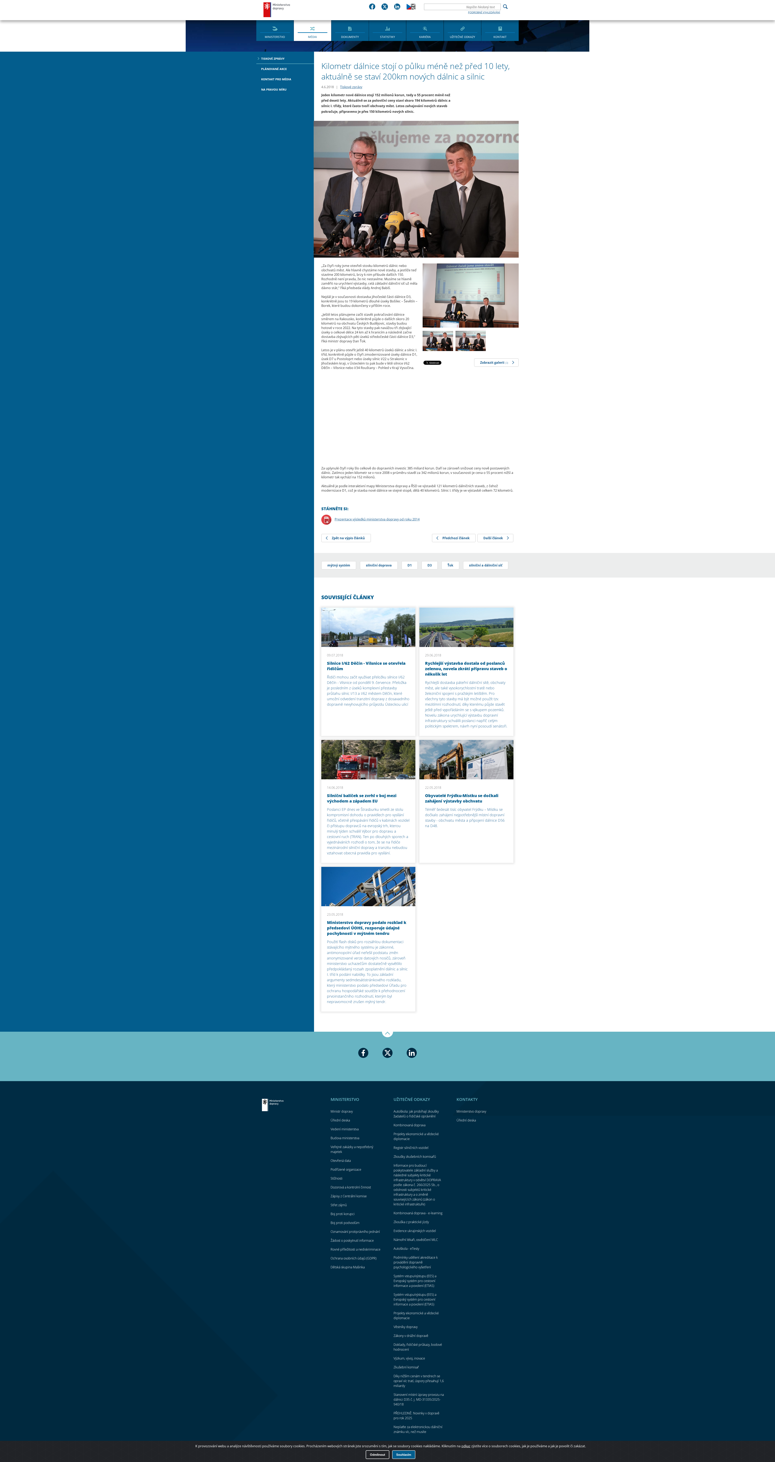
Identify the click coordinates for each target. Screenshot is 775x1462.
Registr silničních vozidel (411, 1147)
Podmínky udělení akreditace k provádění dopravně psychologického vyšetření (416, 1262)
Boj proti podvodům (345, 1223)
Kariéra (425, 37)
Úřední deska (340, 1120)
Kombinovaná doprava (409, 1125)
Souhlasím (403, 1454)
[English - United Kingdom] (411, 8)
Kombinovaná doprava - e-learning (418, 1213)
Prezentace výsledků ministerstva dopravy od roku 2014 (377, 519)
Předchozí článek (456, 538)
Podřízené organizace (346, 1169)
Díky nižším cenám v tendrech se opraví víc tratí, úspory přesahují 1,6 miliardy (419, 1381)
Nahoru (387, 1034)
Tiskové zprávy (273, 59)
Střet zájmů (339, 1205)
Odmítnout (377, 1454)
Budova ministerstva (345, 1138)
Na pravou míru (274, 89)
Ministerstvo (275, 37)
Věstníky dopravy (406, 1327)
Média (312, 37)
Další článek (493, 538)
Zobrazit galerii (494, 362)
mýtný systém (338, 565)
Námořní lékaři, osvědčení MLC (416, 1239)
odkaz (465, 1446)
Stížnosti (336, 1178)
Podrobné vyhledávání (484, 12)
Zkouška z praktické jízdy (411, 1222)
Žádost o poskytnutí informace (352, 1240)
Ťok (450, 565)
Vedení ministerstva (345, 1129)
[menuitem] (275, 30)
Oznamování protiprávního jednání (355, 1231)
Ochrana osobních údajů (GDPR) (353, 1258)
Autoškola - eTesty (406, 1248)
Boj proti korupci (343, 1214)
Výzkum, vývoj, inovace (409, 1358)
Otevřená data (341, 1160)
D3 (429, 565)
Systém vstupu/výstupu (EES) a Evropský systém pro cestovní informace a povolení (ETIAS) (415, 1281)
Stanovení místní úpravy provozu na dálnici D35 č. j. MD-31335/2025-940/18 (419, 1399)
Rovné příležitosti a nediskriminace (355, 1249)
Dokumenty (350, 37)
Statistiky (387, 37)
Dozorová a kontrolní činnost (351, 1187)
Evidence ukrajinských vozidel (415, 1231)
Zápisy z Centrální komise (349, 1196)
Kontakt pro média (276, 79)
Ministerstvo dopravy (277, 9)
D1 (409, 565)
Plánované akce (274, 69)
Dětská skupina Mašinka (348, 1267)
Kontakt (500, 37)
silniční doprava (379, 565)
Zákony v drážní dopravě (411, 1335)
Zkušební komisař (406, 1367)
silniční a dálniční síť (485, 565)
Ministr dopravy (342, 1111)
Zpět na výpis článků (348, 538)
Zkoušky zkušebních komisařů (415, 1156)
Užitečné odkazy (462, 37)
